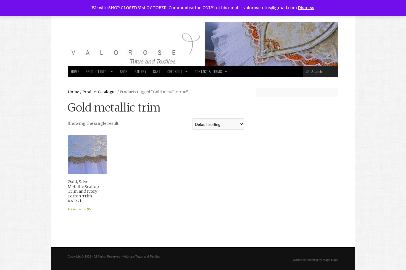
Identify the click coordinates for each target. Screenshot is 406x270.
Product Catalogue (99, 92)
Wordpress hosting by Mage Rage (315, 259)
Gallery (140, 71)
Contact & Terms (208, 71)
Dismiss (306, 7)
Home (75, 71)
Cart (157, 71)
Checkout (175, 71)
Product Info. (97, 71)
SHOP (124, 71)
